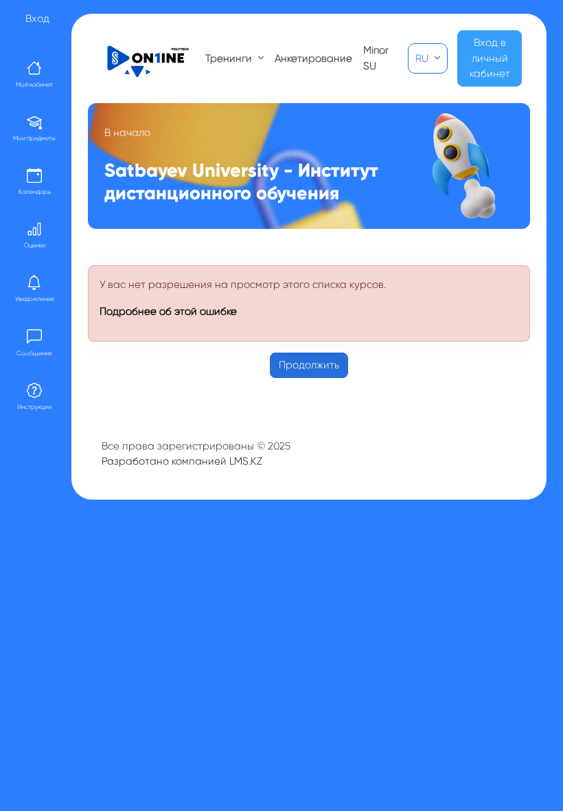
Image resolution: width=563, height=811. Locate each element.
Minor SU (376, 58)
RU (423, 58)
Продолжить (309, 365)
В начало (127, 132)
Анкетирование (313, 58)
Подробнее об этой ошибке (168, 311)
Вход (37, 18)
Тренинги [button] (230, 58)
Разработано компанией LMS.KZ (182, 461)
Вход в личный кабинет (490, 58)
